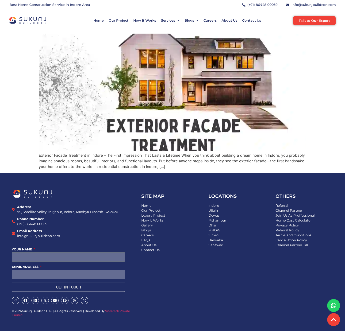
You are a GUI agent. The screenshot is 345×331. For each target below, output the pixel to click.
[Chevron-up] (333, 319)
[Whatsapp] (84, 300)
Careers (210, 20)
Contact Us (251, 20)
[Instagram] (15, 300)
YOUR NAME (22, 249)
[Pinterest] (65, 300)
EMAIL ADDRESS (25, 267)
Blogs (189, 20)
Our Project (118, 20)
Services (168, 20)
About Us (229, 20)
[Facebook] (25, 300)
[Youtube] (55, 300)
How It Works (144, 20)
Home (98, 20)
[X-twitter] (45, 300)
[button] (170, 20)
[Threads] (74, 300)
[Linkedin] (35, 300)
